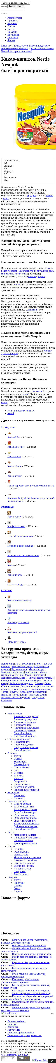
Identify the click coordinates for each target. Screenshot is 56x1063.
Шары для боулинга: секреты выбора (31, 954)
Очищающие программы (27, 837)
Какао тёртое (14, 466)
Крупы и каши (19, 669)
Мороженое (31, 672)
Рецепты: (7, 506)
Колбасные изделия (22, 666)
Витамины (13, 34)
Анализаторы (14, 17)
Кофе (20, 6)
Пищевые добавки (17, 801)
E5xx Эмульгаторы (24, 815)
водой (26, 394)
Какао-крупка (14, 476)
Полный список (22, 750)
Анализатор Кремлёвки (26, 727)
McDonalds (28, 663)
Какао (10, 565)
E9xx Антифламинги (25, 820)
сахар (49, 268)
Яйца (24, 694)
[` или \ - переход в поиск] (2, 6)
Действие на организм (25, 826)
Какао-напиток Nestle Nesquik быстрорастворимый (27, 50)
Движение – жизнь (24, 865)
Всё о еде (18, 849)
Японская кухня (37, 694)
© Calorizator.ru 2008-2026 (14, 1054)
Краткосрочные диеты (25, 843)
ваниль (32, 276)
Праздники (20, 871)
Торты (4, 692)
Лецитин (32, 309)
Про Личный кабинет (25, 736)
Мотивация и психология (27, 857)
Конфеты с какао (16, 526)
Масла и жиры (36, 669)
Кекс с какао (14, 516)
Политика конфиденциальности (24, 1035)
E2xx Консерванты (24, 806)
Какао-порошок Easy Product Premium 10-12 (30, 485)
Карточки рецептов (24, 787)
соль (51, 270)
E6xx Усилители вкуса (25, 818)
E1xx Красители (22, 803)
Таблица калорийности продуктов (30, 45)
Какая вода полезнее (18, 622)
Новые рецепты (22, 784)
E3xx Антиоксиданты (25, 809)
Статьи (11, 26)
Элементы (19, 798)
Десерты (18, 772)
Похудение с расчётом (25, 860)
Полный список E (23, 829)
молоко (16, 284)
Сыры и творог (20, 689)
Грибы (38, 663)
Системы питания (23, 840)
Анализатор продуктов (26, 716)
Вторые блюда (21, 767)
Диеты (10, 29)
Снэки (47, 683)
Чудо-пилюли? (21, 851)
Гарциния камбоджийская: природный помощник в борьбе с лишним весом (27, 997)
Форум (12, 6)
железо (49, 195)
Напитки (18, 778)
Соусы (17, 770)
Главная (5, 45)
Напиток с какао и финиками (23, 555)
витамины (42, 270)
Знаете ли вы (21, 874)
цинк (6, 198)
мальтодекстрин (27, 270)
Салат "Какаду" (15, 584)
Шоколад (6, 694)
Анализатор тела (22, 725)
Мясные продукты (35, 675)
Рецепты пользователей (26, 789)
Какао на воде (14, 575)
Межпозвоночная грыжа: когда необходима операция (23, 975)
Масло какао (14, 456)
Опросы (18, 891)
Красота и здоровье (24, 863)
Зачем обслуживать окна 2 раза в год (31, 993)
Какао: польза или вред (19, 600)
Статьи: (6, 590)
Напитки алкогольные (13, 677)
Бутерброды (20, 761)
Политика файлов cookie (20, 1032)
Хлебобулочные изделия (33, 692)
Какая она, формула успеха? (22, 632)
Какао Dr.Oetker (15, 446)
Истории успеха (22, 868)
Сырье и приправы (40, 689)
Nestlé (10, 413)
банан (4, 402)
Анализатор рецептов (25, 719)
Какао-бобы (13, 437)
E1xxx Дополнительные (26, 823)
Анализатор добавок (24, 730)
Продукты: (8, 427)
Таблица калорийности (19, 739)
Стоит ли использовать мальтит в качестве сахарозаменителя (24, 941)
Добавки (12, 32)
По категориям (22, 741)
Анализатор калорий (25, 722)
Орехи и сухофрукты (31, 680)
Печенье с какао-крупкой (20, 545)
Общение (12, 877)
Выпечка (18, 775)
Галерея (18, 885)
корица (41, 276)
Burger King (7, 663)
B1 (34, 195)
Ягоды (16, 694)
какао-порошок (9, 270)
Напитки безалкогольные (14, 48)
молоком (37, 391)
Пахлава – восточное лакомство (29, 945)
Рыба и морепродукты (21, 683)
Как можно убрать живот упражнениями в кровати (20, 980)
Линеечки (12, 37)
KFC (17, 663)
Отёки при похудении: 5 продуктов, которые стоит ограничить (25, 1009)
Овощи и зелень (9, 680)
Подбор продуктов (24, 744)
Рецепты (12, 23)
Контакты (12, 1027)
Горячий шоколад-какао (20, 536)
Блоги (17, 888)
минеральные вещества (13, 273)
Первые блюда (21, 764)
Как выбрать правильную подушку (30, 990)
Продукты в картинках (26, 747)
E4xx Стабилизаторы (25, 812)
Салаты (39, 683)
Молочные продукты (12, 672)
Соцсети (11, 1024)
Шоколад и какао (16, 642)
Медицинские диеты (25, 834)
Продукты (12, 20)
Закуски (18, 756)
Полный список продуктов (15, 697)
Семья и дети (21, 854)
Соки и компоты (10, 686)
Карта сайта (13, 1029)
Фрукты (14, 692)
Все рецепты (20, 781)
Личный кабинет (23, 733)
